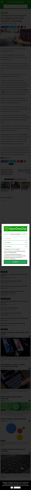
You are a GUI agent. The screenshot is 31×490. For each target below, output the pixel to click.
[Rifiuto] (29, 485)
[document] (15, 245)
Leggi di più (17, 487)
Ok (11, 487)
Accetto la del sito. (12, 249)
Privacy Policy (13, 249)
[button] (27, 226)
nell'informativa (7, 258)
